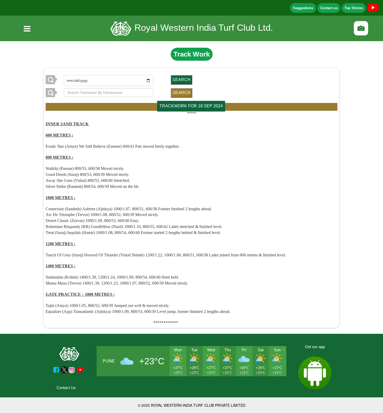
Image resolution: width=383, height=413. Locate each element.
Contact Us (66, 387)
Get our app (315, 346)
